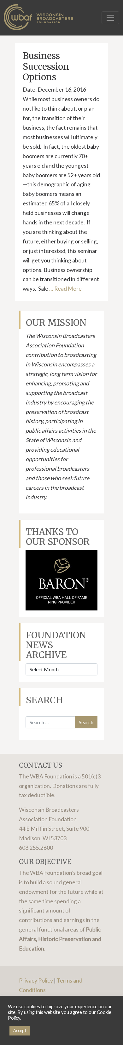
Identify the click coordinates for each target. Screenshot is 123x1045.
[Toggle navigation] (110, 17)
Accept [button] (19, 1030)
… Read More (65, 288)
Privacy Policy (36, 980)
